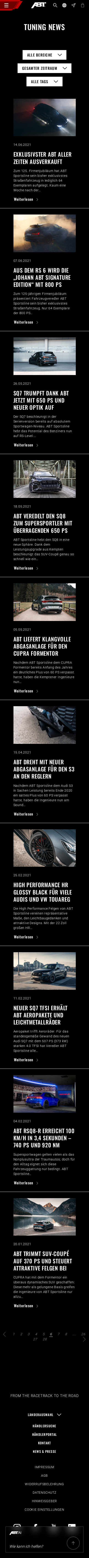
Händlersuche (44, 1425)
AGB (44, 1475)
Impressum (44, 1467)
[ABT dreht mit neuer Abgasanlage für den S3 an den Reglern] (44, 725)
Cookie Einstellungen (44, 1509)
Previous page (4, 1334)
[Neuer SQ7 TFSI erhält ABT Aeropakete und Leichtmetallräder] (44, 971)
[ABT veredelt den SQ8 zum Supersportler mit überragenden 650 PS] (44, 479)
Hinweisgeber (44, 1501)
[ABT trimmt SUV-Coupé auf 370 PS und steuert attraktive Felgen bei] (44, 1217)
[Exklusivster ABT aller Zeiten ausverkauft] (44, 117)
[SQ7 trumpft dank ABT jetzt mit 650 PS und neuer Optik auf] (44, 356)
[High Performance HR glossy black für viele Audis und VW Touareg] (44, 848)
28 (45, 1339)
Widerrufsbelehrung (44, 1484)
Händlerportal (44, 1434)
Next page (84, 1339)
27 (35, 1339)
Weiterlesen (24, 199)
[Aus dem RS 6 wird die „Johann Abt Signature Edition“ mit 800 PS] (44, 233)
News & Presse (44, 1451)
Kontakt (44, 1442)
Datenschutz (44, 1492)
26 (83, 1334)
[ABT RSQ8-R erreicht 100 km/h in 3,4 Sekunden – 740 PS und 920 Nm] (44, 1094)
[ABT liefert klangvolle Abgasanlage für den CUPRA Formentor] (44, 602)
